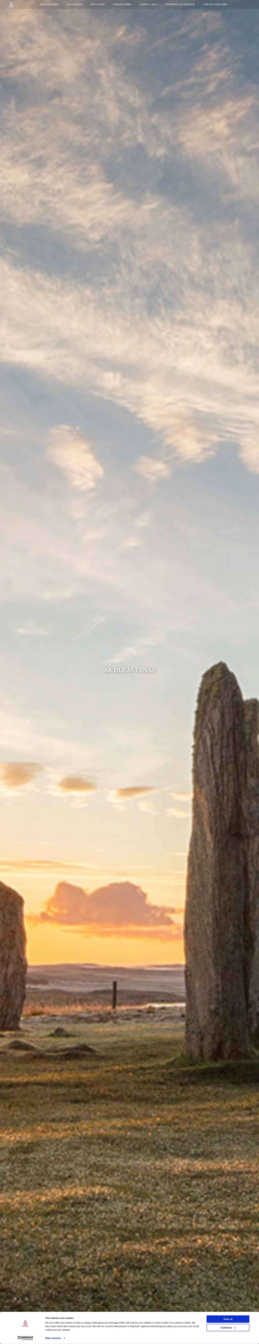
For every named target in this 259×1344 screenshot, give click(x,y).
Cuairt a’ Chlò (148, 4)
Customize (226, 1327)
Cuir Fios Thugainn (215, 4)
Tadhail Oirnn (122, 4)
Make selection (53, 1338)
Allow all (227, 1319)
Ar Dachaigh (74, 4)
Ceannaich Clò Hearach (180, 4)
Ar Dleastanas (49, 4)
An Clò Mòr (97, 4)
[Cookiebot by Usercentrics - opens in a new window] (25, 1338)
